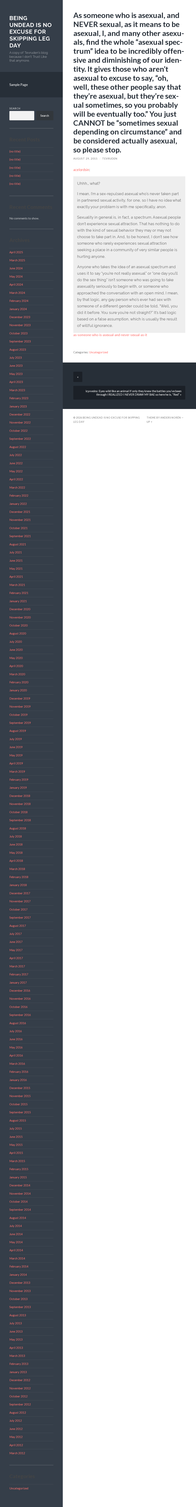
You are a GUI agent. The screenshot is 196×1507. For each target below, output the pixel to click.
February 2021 (18, 593)
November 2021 (20, 519)
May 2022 (16, 471)
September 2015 (20, 1112)
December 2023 (19, 317)
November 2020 (20, 617)
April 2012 (16, 1445)
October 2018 (18, 812)
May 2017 (16, 950)
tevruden (109, 158)
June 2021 (16, 560)
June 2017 (16, 941)
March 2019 (17, 771)
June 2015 (16, 1136)
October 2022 (18, 430)
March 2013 (17, 1355)
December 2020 (19, 609)
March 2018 (17, 869)
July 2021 (15, 552)
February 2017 (18, 974)
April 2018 (16, 860)
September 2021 (20, 536)
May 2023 (16, 374)
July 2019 (15, 739)
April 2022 (16, 479)
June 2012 (16, 1428)
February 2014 (18, 1266)
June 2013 (16, 1331)
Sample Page (18, 85)
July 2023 (15, 357)
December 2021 (19, 511)
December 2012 (19, 1380)
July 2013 (15, 1323)
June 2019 (16, 747)
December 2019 (19, 698)
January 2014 (18, 1274)
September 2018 (20, 820)
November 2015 (20, 1096)
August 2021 (17, 544)
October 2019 (18, 714)
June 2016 (16, 1039)
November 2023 (20, 325)
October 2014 (18, 1201)
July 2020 (15, 641)
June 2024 (16, 268)
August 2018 (17, 828)
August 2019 (17, 730)
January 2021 (18, 601)
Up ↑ (150, 421)
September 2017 (20, 917)
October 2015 (18, 1104)
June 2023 (16, 365)
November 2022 (20, 422)
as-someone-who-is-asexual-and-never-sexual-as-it (110, 335)
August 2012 (17, 1412)
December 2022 (19, 414)
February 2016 (18, 1071)
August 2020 (17, 633)
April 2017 (16, 958)
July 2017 (15, 933)
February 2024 (18, 300)
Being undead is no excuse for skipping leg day (30, 32)
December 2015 (19, 1088)
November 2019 (20, 706)
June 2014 (16, 1234)
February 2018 (18, 877)
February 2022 (18, 495)
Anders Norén (170, 417)
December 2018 (19, 795)
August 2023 (17, 349)
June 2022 (16, 463)
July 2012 (15, 1420)
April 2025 (16, 252)
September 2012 (20, 1404)
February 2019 (18, 779)
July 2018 (15, 836)
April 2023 (16, 382)
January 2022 (18, 503)
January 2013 (18, 1372)
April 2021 (16, 576)
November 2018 (20, 804)
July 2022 (15, 455)
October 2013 (18, 1299)
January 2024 (18, 309)
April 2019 (16, 763)
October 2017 (18, 909)
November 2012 (20, 1388)
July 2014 (15, 1226)
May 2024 (16, 276)
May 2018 (16, 852)
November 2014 (20, 1193)
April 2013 (16, 1347)
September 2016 (20, 1015)
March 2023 (17, 390)
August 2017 (17, 925)
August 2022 (17, 447)
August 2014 (17, 1217)
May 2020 (16, 658)
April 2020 (16, 666)
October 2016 (18, 1006)
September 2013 (20, 1307)
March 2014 (17, 1258)
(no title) (14, 151)
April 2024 (16, 284)
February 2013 (18, 1363)
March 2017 (17, 966)
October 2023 (18, 333)
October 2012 (18, 1396)
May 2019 (16, 755)
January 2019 (18, 787)
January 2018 (18, 885)
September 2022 (20, 438)
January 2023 (18, 406)
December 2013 (19, 1282)
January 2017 (18, 982)
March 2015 (17, 1161)
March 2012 (17, 1453)
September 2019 (20, 722)
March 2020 (17, 674)
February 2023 (18, 398)
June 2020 (16, 649)
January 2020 (18, 690)
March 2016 (17, 1063)
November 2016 (20, 998)
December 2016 (19, 990)
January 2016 (18, 1080)
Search (14, 108)
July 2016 (15, 1031)
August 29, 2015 (85, 158)
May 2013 (16, 1339)
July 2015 (15, 1128)
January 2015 (18, 1177)
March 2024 (17, 292)
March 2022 (17, 487)
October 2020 (18, 625)
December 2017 (19, 893)
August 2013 (17, 1315)
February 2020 (18, 682)
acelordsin (81, 170)
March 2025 (17, 260)
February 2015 (18, 1169)
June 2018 (16, 844)
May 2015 (16, 1144)
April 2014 (16, 1250)
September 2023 (20, 341)
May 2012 (16, 1437)
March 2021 (17, 585)
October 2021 (18, 528)
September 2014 (20, 1209)
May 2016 (16, 1047)
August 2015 (17, 1120)
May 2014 (16, 1242)
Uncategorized (18, 1488)
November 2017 (20, 901)
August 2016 (17, 1023)
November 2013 (20, 1291)
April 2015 (16, 1152)
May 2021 (16, 568)
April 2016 (16, 1055)
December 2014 (19, 1185)
